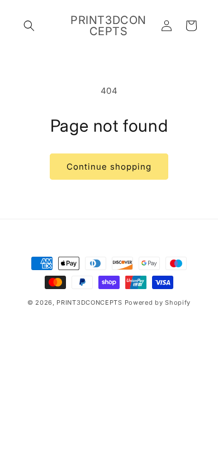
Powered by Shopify (158, 302)
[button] (29, 25)
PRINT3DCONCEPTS (89, 302)
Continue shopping (109, 166)
